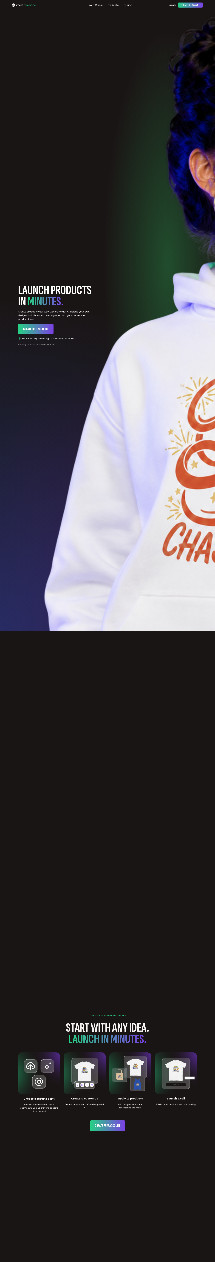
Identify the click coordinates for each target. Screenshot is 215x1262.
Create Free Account (190, 4)
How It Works (94, 5)
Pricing (128, 5)
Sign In (172, 5)
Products (113, 5)
